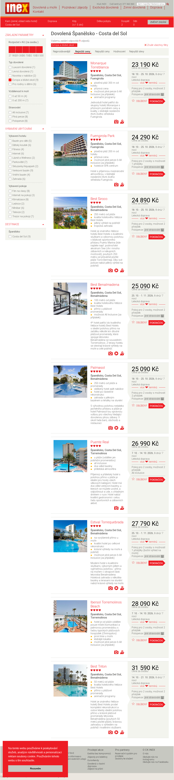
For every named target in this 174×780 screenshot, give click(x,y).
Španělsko (97, 75)
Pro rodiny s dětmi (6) (24, 84)
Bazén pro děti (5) (22, 141)
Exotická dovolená (105, 7)
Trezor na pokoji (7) (23, 216)
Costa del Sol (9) (21, 236)
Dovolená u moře (45, 7)
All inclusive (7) (20, 112)
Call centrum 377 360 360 (122, 4)
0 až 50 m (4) (19, 96)
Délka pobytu (104, 21)
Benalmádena (99, 210)
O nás (146, 753)
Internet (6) (18, 153)
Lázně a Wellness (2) (23, 157)
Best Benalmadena (105, 285)
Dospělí (125, 21)
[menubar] (115, 4)
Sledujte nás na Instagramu (150, 758)
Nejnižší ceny (82, 51)
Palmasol (98, 368)
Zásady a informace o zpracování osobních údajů (73, 757)
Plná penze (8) (20, 116)
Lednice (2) (18, 203)
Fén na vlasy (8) (21, 191)
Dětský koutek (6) (21, 145)
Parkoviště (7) (19, 162)
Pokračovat (156, 101)
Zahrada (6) (18, 179)
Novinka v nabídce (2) (24, 75)
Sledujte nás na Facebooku (155, 762)
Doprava (156, 7)
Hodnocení (119, 51)
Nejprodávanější (61, 51)
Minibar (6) (18, 208)
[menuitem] (101, 4)
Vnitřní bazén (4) (21, 174)
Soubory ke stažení (124, 758)
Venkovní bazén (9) (22, 170)
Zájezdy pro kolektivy (97, 757)
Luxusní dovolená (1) (23, 67)
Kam (21, 21)
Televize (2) (18, 212)
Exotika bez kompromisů (99, 753)
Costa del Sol (113, 75)
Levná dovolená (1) (22, 71)
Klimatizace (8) (20, 199)
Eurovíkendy (93, 760)
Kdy (74, 21)
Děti (135, 21)
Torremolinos (99, 453)
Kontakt (38, 12)
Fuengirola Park (103, 136)
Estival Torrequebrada (107, 522)
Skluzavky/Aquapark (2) (25, 166)
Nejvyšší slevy (136, 51)
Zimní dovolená (134, 7)
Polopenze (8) (20, 121)
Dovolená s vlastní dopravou (96, 764)
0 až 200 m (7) (20, 100)
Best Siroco (99, 199)
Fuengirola (97, 78)
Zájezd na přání (95, 768)
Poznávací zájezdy (75, 7)
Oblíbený (141, 101)
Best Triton (99, 666)
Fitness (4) (18, 149)
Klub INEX (101, 4)
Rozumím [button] (35, 768)
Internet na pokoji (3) (23, 195)
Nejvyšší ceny (102, 51)
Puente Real (100, 442)
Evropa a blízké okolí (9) (25, 80)
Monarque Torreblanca (100, 65)
